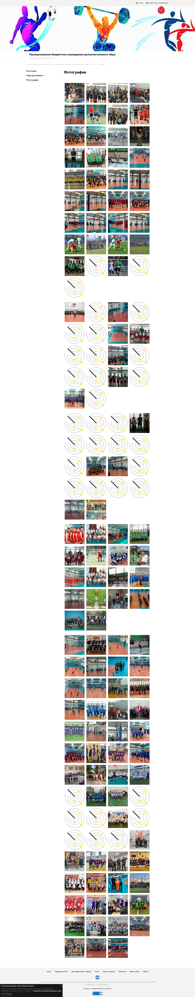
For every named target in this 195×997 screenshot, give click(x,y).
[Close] (61, 985)
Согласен (6, 994)
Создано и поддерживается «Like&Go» (97, 988)
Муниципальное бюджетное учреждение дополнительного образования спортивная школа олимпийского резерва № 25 (109, 54)
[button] (44, 75)
